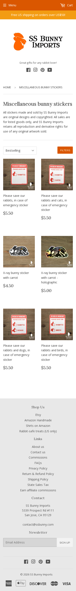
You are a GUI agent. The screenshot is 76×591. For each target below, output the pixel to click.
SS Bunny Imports (41, 574)
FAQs (38, 463)
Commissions (38, 457)
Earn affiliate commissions (38, 490)
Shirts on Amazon (38, 426)
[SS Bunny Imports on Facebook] (28, 70)
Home (7, 87)
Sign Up (65, 542)
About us (38, 447)
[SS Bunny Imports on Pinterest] (42, 70)
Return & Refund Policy (38, 474)
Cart (69, 5)
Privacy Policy (38, 468)
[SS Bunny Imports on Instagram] (35, 70)
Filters (65, 150)
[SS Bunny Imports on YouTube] (50, 70)
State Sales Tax (38, 485)
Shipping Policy (38, 479)
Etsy (38, 415)
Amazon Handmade (38, 420)
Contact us (38, 452)
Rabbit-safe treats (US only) (38, 431)
